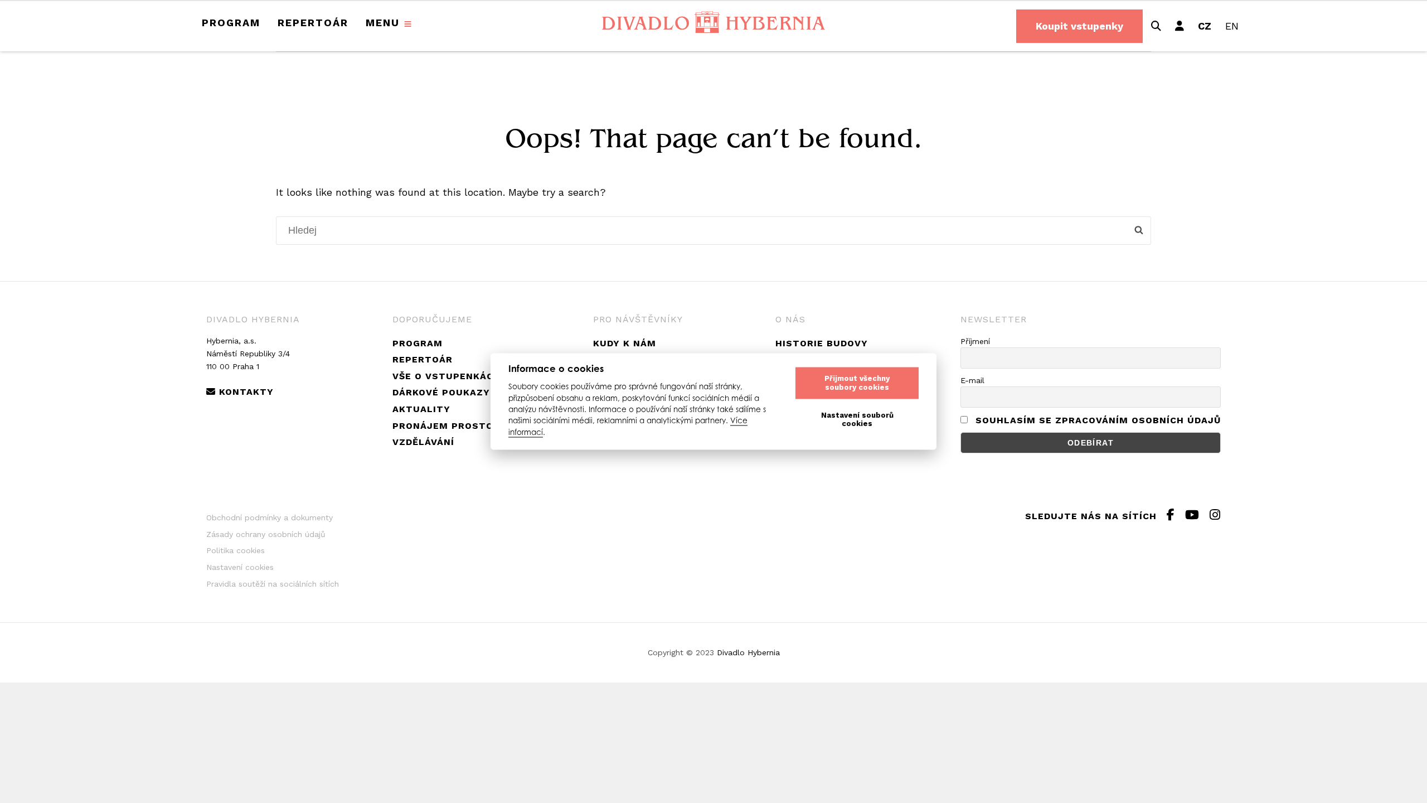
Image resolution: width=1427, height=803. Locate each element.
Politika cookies (235, 550)
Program (231, 22)
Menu (383, 22)
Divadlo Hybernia (748, 652)
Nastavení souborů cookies (857, 419)
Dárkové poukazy (441, 392)
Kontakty (245, 391)
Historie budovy (821, 343)
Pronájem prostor (446, 425)
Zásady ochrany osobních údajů (266, 534)
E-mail (972, 380)
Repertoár (313, 22)
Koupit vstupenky (1079, 26)
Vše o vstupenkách (446, 376)
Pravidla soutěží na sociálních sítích (272, 583)
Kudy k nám (624, 343)
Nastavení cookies (240, 567)
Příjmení (975, 341)
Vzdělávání (423, 442)
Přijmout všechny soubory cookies (857, 382)
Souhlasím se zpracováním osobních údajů (1098, 420)
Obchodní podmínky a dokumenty (269, 517)
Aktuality (421, 409)
